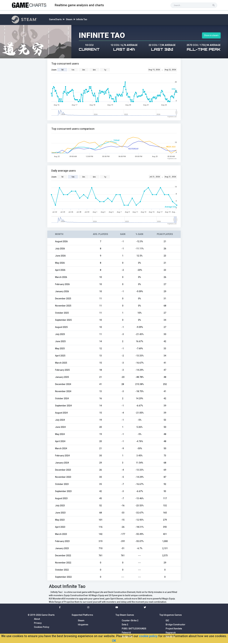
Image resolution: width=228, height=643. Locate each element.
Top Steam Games (125, 615)
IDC (167, 620)
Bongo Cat (127, 636)
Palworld (126, 632)
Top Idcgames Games (170, 615)
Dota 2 (125, 624)
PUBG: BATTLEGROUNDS (134, 628)
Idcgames (83, 624)
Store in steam (211, 35)
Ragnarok (171, 632)
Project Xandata (174, 628)
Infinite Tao (81, 19)
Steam (69, 19)
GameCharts (55, 19)
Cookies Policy (41, 627)
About (37, 619)
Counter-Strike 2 (130, 620)
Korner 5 (170, 636)
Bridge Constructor (175, 624)
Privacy (38, 623)
